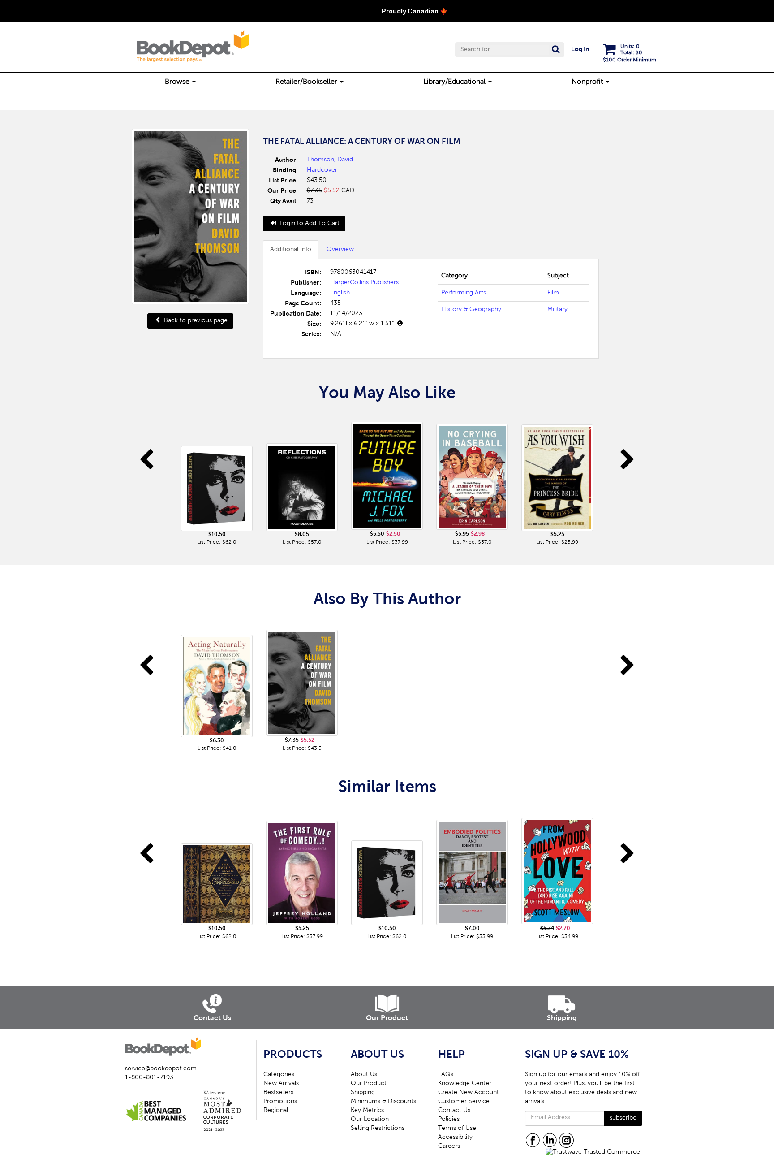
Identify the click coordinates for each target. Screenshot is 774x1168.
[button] (509, 49)
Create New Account (468, 1093)
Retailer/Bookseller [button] (307, 82)
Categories (278, 1075)
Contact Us (454, 1110)
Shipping (363, 1093)
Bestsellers (278, 1093)
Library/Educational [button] (455, 82)
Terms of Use (457, 1128)
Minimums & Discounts (383, 1102)
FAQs (445, 1075)
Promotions (280, 1102)
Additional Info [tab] (290, 250)
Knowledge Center (464, 1084)
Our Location (370, 1119)
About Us (364, 1075)
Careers (449, 1146)
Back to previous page (195, 321)
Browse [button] (178, 82)
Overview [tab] (340, 250)
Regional (275, 1110)
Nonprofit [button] (588, 82)
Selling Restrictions (377, 1128)
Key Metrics (367, 1110)
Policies (449, 1119)
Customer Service (464, 1102)
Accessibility (455, 1137)
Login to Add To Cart (309, 224)
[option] (217, 479)
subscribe (623, 1118)
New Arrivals (281, 1084)
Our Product (369, 1084)
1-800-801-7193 (149, 1078)
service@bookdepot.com (161, 1069)
